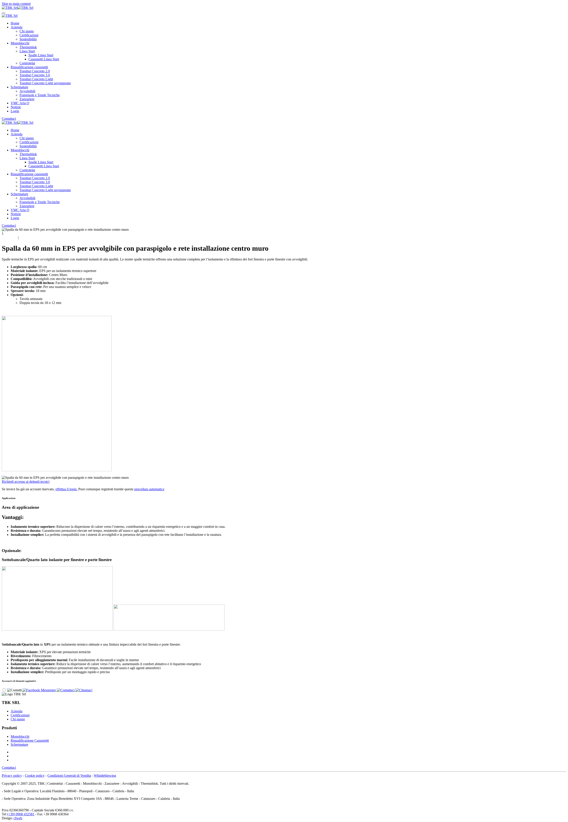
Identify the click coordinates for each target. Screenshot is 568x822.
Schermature (19, 87)
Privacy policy (12, 775)
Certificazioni (29, 35)
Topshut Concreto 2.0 (35, 71)
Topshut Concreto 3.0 (35, 75)
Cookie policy (35, 775)
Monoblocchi (20, 43)
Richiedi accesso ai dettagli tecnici (25, 481)
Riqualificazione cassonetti (29, 67)
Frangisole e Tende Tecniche (40, 95)
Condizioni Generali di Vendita (69, 775)
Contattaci (9, 118)
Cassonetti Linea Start (43, 59)
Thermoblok (28, 47)
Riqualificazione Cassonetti (30, 740)
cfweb (18, 818)
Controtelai (27, 63)
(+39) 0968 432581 (20, 814)
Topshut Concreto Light (36, 79)
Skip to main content (16, 4)
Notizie (16, 107)
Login (15, 111)
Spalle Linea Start (40, 55)
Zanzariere (27, 99)
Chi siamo (27, 31)
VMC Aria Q (20, 103)
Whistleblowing (105, 775)
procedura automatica (149, 489)
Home (15, 23)
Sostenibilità (28, 39)
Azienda (16, 27)
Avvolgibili (27, 91)
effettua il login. (66, 489)
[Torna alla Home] (17, 8)
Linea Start (27, 51)
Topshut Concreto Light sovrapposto (45, 83)
